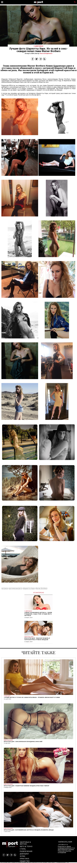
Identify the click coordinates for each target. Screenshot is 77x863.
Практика (24, 858)
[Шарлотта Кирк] (19, 136)
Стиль (23, 849)
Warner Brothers (41, 588)
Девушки (24, 853)
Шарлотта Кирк (29, 588)
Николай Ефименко (46, 53)
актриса (5, 588)
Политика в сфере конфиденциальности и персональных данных (66, 848)
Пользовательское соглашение (64, 851)
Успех (22, 856)
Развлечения (26, 851)
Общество (25, 861)
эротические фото (15, 588)
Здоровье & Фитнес (25, 843)
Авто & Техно (26, 846)
